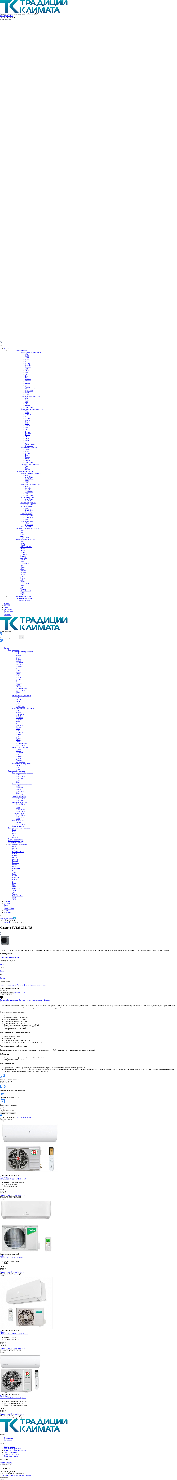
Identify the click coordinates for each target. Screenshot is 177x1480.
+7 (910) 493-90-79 (6, 16)
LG (26, 381)
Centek (27, 356)
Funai (26, 374)
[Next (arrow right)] (3, 1479)
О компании (8, 1438)
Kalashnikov (29, 479)
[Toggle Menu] (1, 345)
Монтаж (7, 604)
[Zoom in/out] (7, 1477)
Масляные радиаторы (28, 503)
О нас (6, 613)
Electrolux (28, 363)
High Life (28, 380)
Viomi (27, 394)
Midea (27, 392)
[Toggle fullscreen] (5, 1477)
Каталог (7, 348)
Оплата (6, 607)
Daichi (27, 361)
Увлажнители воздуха (24, 598)
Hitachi (27, 378)
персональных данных (24, 1117)
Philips (27, 523)
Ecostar (27, 400)
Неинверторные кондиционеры (31, 409)
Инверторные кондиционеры (30, 352)
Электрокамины (26, 526)
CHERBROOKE (26, 547)
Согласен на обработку (16, 1117)
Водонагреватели (26, 521)
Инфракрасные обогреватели (30, 473)
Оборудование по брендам (25, 539)
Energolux (28, 365)
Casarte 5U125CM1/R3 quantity (10, 1418)
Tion (21, 536)
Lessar (27, 438)
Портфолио (8, 609)
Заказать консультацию (8, 1113)
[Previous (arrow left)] (1, 1479)
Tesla (26, 385)
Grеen (22, 567)
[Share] (3, 1477)
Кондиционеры (21, 350)
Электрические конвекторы (30, 484)
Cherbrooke (28, 414)
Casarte (27, 358)
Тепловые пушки (26, 514)
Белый (2, 971)
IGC (26, 437)
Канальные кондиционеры (29, 464)
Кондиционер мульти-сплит (9, 957)
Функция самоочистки (38, 985)
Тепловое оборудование (24, 471)
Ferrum (27, 372)
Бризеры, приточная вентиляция (27, 528)
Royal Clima (29, 391)
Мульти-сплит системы (28, 448)
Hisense (27, 383)
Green (27, 370)
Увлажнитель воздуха (11, 1454)
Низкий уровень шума (8, 985)
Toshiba (27, 387)
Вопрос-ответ (9, 611)
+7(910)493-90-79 (6, 1463)
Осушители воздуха (23, 600)
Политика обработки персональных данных (15, 1475)
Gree (26, 369)
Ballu (26, 354)
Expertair (28, 367)
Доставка (7, 605)
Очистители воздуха (23, 596)
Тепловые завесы (26, 506)
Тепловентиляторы (27, 497)
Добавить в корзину (7, 992)
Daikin (27, 359)
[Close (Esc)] (1, 1477)
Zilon (26, 482)
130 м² (2, 964)
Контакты (7, 615)
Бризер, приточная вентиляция (15, 1450)
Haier (26, 376)
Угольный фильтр (22, 985)
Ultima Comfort (30, 389)
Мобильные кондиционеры (30, 396)
